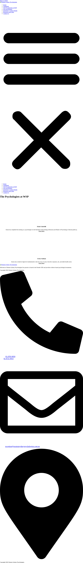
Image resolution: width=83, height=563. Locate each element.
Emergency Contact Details (10, 10)
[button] (41, 99)
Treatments (6, 6)
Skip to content (4, 0)
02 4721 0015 (9, 359)
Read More (41, 231)
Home (4, 5)
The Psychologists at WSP (10, 7)
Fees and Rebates (7, 9)
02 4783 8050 (10, 356)
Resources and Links (8, 12)
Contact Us (6, 13)
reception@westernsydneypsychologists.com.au (22, 446)
